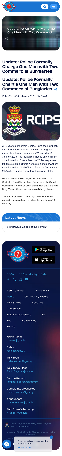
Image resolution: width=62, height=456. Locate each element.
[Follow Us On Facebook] (8, 279)
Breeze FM (42, 290)
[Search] (44, 6)
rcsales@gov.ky (16, 350)
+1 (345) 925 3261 (17, 412)
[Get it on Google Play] (43, 250)
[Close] (51, 437)
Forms (11, 326)
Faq (9, 320)
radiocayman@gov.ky (19, 361)
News (10, 296)
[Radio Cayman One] (9, 10)
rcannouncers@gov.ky (20, 402)
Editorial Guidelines (19, 314)
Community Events (36, 296)
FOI (44, 314)
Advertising (29, 320)
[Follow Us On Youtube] (26, 279)
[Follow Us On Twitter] (14, 279)
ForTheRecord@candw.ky (22, 381)
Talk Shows (14, 302)
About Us (37, 302)
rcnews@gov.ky (16, 340)
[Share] (6, 38)
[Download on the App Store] (43, 260)
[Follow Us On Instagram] (20, 279)
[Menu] (53, 6)
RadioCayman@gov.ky (20, 371)
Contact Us (14, 308)
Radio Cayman (16, 290)
